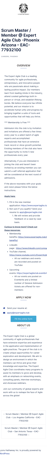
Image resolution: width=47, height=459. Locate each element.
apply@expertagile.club (31, 212)
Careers (5, 56)
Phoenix (14, 56)
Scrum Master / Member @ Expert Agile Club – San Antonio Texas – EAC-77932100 (23, 431)
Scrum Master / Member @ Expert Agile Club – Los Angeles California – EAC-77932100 (24, 417)
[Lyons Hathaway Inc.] (23, 8)
